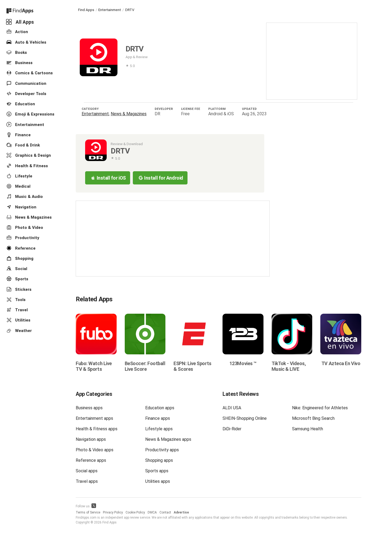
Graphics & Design (32, 155)
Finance (22, 134)
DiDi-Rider (232, 428)
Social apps (87, 470)
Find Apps (86, 10)
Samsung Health (307, 428)
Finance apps (157, 418)
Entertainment (29, 124)
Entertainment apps (94, 418)
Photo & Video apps (94, 449)
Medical (22, 186)
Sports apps (156, 470)
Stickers (23, 289)
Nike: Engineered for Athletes (320, 407)
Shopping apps (159, 460)
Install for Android (163, 178)
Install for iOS (111, 178)
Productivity (26, 237)
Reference (25, 248)
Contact (165, 512)
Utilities (22, 320)
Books (20, 52)
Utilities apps (157, 481)
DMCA (152, 512)
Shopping (23, 258)
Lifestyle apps (159, 428)
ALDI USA (232, 407)
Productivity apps (162, 449)
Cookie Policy (135, 512)
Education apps (159, 407)
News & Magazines (33, 217)
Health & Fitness (31, 165)
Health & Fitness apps (96, 428)
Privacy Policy (113, 512)
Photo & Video (28, 227)
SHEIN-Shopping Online (245, 418)
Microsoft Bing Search (313, 418)
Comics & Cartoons (33, 73)
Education (24, 104)
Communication (30, 83)
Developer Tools (30, 93)
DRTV (129, 10)
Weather (23, 330)
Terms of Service (88, 512)
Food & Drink (27, 145)
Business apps (89, 407)
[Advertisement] (311, 60)
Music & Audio (28, 196)
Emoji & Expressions (34, 114)
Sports (21, 279)
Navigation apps (91, 439)
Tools (20, 299)
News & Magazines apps (168, 439)
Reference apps (91, 460)
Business (23, 62)
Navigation (25, 206)
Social (20, 268)
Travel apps (87, 481)
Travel (21, 310)
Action (21, 31)
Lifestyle (23, 176)
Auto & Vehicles (30, 42)
